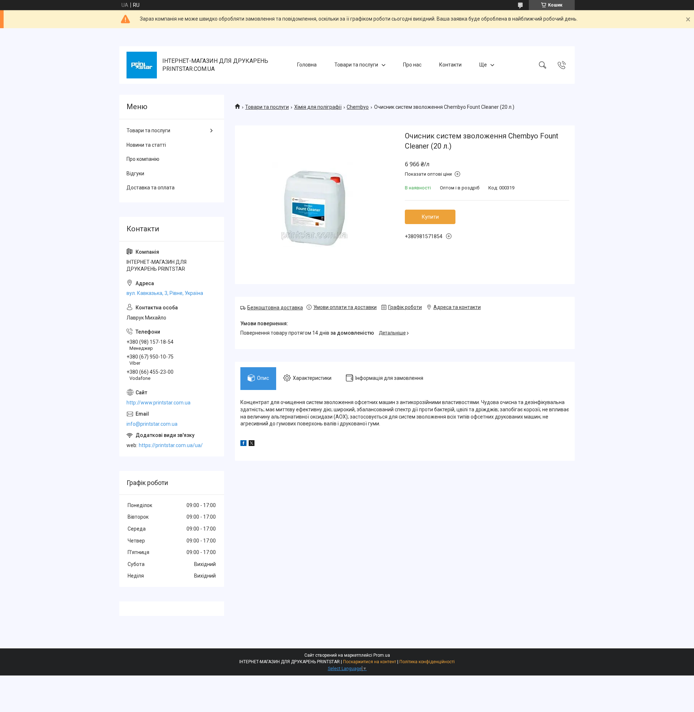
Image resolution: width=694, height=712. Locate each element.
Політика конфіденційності (427, 661)
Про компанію (143, 159)
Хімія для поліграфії (318, 107)
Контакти (450, 65)
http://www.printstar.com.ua (158, 403)
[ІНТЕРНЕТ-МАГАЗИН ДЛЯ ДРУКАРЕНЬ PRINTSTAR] (142, 65)
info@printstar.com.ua (152, 424)
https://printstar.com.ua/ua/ (171, 445)
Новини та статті (146, 145)
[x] (251, 444)
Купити (430, 217)
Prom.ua (381, 655)
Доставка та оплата (151, 187)
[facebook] (243, 444)
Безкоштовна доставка (275, 307)
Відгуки (135, 173)
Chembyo (358, 107)
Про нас (412, 65)
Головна (307, 65)
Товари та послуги (356, 65)
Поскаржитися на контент (369, 661)
